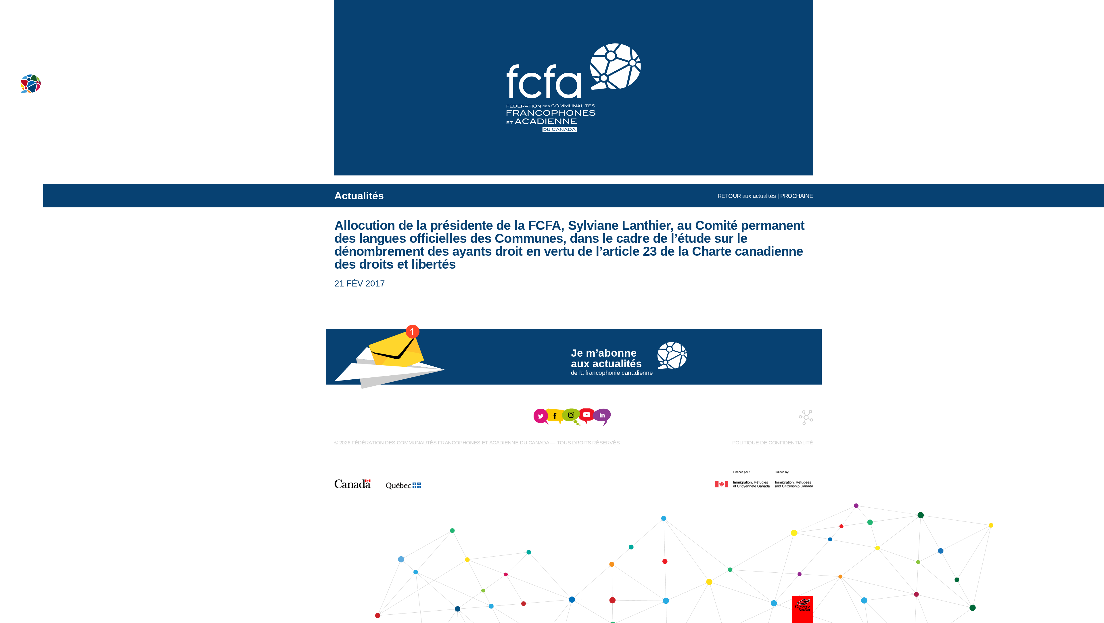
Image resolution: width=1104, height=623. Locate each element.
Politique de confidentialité (772, 443)
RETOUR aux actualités (747, 196)
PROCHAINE (796, 196)
